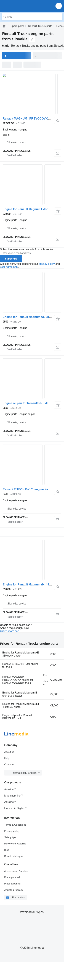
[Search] (58, 16)
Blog (6, 849)
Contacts (9, 764)
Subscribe (11, 258)
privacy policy (47, 263)
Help (6, 758)
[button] (58, 6)
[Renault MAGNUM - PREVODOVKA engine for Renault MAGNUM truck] (32, 94)
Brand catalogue (13, 856)
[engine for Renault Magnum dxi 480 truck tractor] (32, 560)
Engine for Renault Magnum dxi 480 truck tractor (20, 705)
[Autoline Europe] (23, 6)
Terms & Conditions (15, 824)
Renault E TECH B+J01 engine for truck (29, 489)
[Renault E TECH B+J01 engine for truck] (32, 465)
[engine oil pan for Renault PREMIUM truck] (32, 378)
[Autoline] (4, 26)
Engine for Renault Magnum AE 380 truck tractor (20, 654)
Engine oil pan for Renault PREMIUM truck (31, 403)
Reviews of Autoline (15, 843)
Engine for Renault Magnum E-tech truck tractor (20, 694)
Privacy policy (12, 831)
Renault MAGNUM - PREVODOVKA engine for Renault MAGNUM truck (17, 679)
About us (9, 751)
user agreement (9, 266)
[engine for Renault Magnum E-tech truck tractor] (32, 184)
